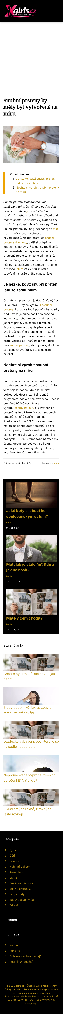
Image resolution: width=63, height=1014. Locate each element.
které (19, 269)
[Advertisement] (31, 55)
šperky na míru (24, 408)
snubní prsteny (19, 345)
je (28, 211)
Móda (56, 463)
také (56, 229)
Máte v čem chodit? (24, 618)
